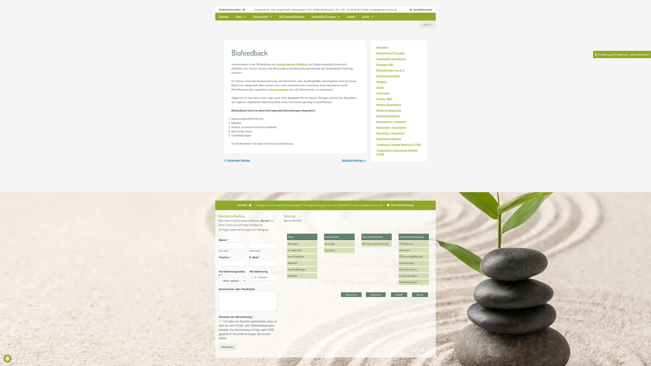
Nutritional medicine (388, 138)
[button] (7, 358)
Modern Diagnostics (388, 104)
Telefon (225, 257)
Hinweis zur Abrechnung (236, 317)
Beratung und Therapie (390, 53)
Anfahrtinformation (230, 9)
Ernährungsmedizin (388, 76)
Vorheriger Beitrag (237, 160)
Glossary (381, 81)
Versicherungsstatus (232, 273)
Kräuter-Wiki (384, 98)
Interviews (382, 93)
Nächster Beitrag (354, 160)
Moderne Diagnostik (388, 110)
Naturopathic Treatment (391, 121)
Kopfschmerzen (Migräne (292, 64)
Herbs (380, 87)
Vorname (223, 250)
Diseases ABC (385, 64)
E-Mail (254, 257)
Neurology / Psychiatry (390, 133)
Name (224, 240)
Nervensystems (279, 89)
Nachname (255, 250)
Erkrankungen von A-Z (390, 70)
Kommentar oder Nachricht (237, 289)
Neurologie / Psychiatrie (391, 127)
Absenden (227, 347)
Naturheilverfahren (388, 116)
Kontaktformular (422, 9)
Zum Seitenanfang (402, 205)
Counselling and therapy (391, 58)
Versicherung (258, 271)
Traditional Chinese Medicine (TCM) (398, 144)
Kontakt (242, 205)
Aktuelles (382, 47)
